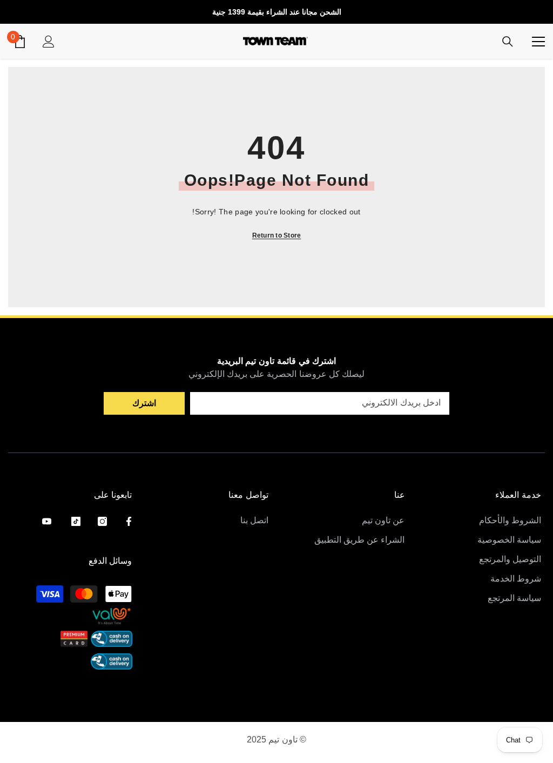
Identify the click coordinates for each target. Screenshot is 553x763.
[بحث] (507, 41)
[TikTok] (75, 521)
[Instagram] (102, 521)
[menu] (538, 41)
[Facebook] (128, 521)
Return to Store (276, 235)
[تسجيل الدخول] (49, 42)
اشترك (144, 403)
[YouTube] (46, 521)
